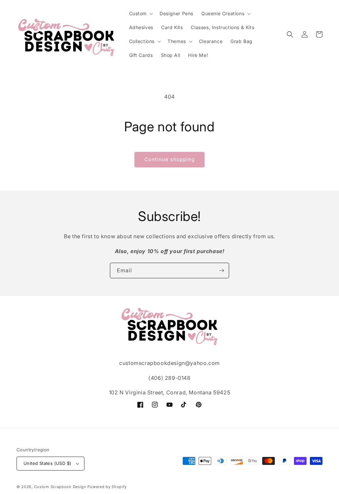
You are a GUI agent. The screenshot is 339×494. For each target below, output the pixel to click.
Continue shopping (169, 159)
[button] (140, 14)
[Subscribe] (221, 270)
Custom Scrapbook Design (60, 486)
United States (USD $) (47, 463)
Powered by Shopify (107, 486)
